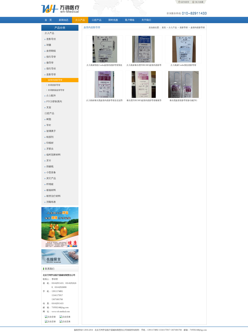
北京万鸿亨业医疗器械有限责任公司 (59, 8)
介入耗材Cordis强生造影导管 (183, 65)
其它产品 (51, 178)
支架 (48, 107)
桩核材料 (51, 190)
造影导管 (51, 74)
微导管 (49, 62)
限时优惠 (113, 20)
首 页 (48, 20)
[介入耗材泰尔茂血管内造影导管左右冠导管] (104, 97)
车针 (48, 125)
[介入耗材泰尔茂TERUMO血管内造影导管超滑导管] (144, 62)
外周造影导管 (54, 85)
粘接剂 (49, 137)
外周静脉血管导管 (56, 90)
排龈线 (49, 166)
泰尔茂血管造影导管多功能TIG (183, 100)
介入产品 (80, 20)
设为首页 (185, 2)
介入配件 (51, 95)
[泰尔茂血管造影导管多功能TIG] (183, 97)
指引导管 (51, 57)
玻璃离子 (51, 131)
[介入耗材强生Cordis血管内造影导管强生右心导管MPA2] (104, 62)
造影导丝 (51, 39)
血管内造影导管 (55, 80)
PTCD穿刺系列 (54, 101)
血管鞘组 (51, 51)
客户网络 (129, 20)
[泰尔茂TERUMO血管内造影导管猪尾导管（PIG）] (144, 97)
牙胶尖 (49, 149)
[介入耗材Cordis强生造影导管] (183, 62)
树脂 (48, 119)
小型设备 (51, 172)
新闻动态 (63, 20)
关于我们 (146, 20)
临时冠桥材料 (53, 154)
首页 (164, 27)
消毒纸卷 (51, 202)
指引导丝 (51, 68)
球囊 (48, 45)
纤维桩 (49, 184)
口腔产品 (96, 20)
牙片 (48, 160)
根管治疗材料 (53, 196)
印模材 (49, 143)
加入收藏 (199, 2)
